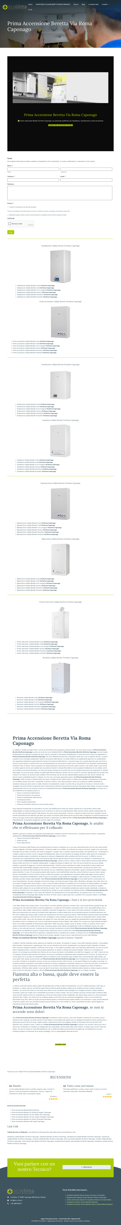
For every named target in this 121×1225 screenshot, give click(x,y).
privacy (68, 211)
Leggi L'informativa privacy (49, 1219)
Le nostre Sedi (93, 4)
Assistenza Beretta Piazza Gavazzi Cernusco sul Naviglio (86, 1195)
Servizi (76, 4)
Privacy (10, 203)
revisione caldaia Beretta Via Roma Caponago (47, 1139)
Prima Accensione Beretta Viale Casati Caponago (28, 1121)
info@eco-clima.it (16, 1200)
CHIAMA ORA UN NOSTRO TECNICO (60, 125)
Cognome (64, 172)
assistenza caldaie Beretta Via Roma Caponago (23, 1137)
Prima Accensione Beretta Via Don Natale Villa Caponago (31, 1114)
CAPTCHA (10, 218)
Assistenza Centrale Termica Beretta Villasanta (82, 1202)
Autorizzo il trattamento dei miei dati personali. (22, 207)
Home (30, 4)
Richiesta (10, 184)
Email (63, 176)
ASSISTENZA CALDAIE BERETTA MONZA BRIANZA (53, 4)
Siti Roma (87, 1221)
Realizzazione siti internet (55, 1221)
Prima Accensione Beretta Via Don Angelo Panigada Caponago (33, 1117)
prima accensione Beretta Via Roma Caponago (79, 1139)
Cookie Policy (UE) (64, 1219)
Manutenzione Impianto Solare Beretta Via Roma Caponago (86, 1197)
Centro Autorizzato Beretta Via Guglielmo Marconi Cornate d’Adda (89, 1200)
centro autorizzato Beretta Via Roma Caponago (38, 1141)
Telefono (11, 176)
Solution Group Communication (73, 1221)
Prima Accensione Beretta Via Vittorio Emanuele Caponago (31, 1119)
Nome (10, 166)
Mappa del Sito (75, 1219)
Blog (83, 4)
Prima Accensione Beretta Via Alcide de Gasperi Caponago (31, 1112)
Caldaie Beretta (12, 1132)
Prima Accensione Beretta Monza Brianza (25, 1110)
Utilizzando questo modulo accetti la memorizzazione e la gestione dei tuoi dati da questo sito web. (38, 215)
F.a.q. (30, 10)
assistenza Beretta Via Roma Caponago (53, 1137)
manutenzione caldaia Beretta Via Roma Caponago (84, 1137)
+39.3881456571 (16, 1203)
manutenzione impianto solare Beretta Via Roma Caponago (74, 1141)
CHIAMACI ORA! (60, 1044)
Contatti (104, 4)
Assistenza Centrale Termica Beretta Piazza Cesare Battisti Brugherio (90, 1204)
